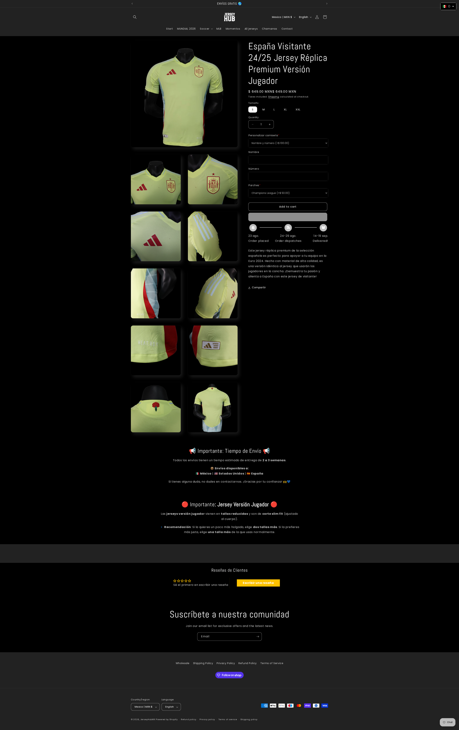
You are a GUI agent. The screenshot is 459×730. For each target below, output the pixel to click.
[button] (135, 17)
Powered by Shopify (167, 719)
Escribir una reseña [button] (258, 583)
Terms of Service (271, 663)
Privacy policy (207, 719)
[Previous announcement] (132, 3)
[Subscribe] (258, 636)
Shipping (273, 96)
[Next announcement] (327, 3)
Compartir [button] (259, 287)
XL (285, 109)
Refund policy (188, 719)
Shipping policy (249, 719)
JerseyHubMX (147, 719)
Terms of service (227, 719)
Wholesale (183, 663)
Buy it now (287, 217)
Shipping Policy (203, 663)
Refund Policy (247, 663)
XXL (298, 109)
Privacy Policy (226, 663)
